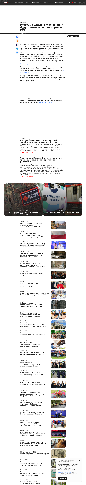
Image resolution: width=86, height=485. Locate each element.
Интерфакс (44, 50)
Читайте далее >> (45, 102)
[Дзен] (73, 36)
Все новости (19, 2)
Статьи (27, 2)
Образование (23, 33)
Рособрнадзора (26, 64)
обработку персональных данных (64, 471)
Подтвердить (62, 478)
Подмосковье (36, 2)
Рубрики (45, 2)
